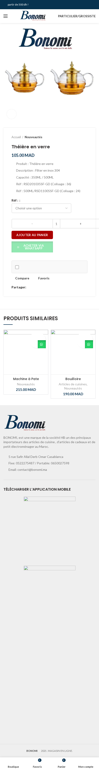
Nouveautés (33, 137)
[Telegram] (52, 287)
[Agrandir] (11, 114)
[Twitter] (36, 287)
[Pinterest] (41, 287)
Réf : (15, 200)
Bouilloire (73, 379)
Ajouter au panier (32, 235)
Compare (22, 278)
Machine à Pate (26, 379)
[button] (32, 247)
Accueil (16, 137)
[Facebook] (30, 287)
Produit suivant (85, 137)
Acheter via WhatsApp (33, 247)
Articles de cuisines (73, 384)
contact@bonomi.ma (32, 469)
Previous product (76, 137)
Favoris (44, 278)
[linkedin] (46, 287)
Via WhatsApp (42, 344)
